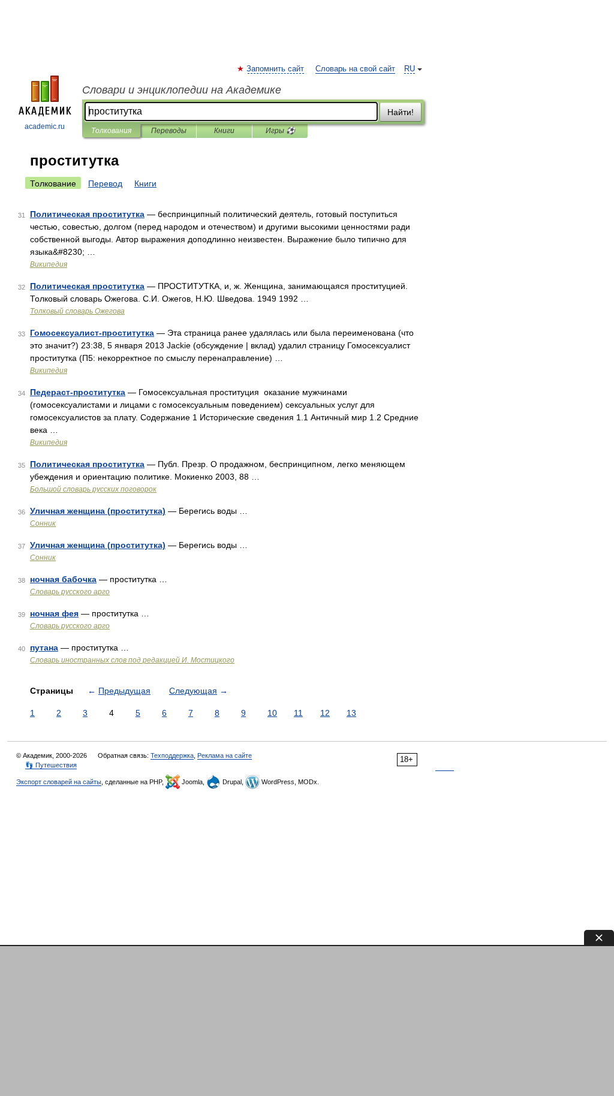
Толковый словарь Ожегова (77, 311)
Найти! (400, 112)
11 (298, 713)
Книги (224, 131)
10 (272, 713)
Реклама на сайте (224, 755)
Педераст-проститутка (77, 392)
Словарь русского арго (70, 592)
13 (351, 713)
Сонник (43, 523)
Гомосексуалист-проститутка (92, 333)
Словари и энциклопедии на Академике (181, 90)
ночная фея (54, 613)
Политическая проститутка (87, 214)
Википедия (48, 264)
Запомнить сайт (276, 69)
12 (325, 713)
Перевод (105, 183)
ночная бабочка (63, 579)
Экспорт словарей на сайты (58, 781)
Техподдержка (172, 755)
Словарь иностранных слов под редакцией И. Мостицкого (132, 660)
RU (409, 69)
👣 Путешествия (51, 765)
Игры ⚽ (280, 131)
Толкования (111, 131)
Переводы (168, 131)
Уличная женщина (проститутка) (97, 511)
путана (44, 647)
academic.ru (45, 126)
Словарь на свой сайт (355, 69)
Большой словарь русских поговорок (93, 489)
